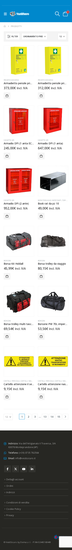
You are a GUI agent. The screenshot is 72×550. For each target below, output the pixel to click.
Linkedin (32, 468)
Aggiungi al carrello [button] (7, 95)
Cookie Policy (13, 508)
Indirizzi (10, 492)
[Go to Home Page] (5, 26)
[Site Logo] (19, 13)
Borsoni (7, 260)
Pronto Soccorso (11, 80)
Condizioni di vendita (17, 502)
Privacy (10, 515)
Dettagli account (15, 479)
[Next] (65, 417)
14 (51, 416)
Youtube (23, 468)
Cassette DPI (9, 140)
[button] (6, 14)
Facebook (7, 468)
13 (44, 416)
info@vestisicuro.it (25, 458)
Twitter (15, 468)
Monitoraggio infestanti (49, 200)
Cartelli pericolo (12, 381)
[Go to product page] (19, 61)
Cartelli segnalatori (30, 381)
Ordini (9, 485)
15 (58, 416)
